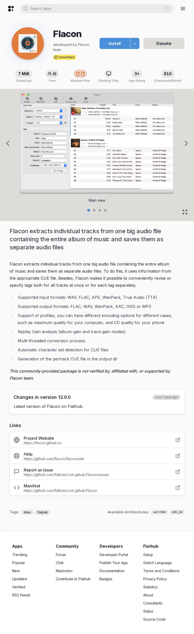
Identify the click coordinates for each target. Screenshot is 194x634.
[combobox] (97, 8)
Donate (163, 43)
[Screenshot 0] (88, 210)
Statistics (150, 587)
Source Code (154, 619)
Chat (59, 563)
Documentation (112, 571)
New (16, 571)
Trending (19, 554)
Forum (61, 554)
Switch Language (157, 563)
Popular (18, 563)
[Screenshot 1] (94, 210)
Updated (19, 579)
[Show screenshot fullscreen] (185, 212)
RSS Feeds (21, 595)
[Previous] (8, 143)
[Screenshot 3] (105, 210)
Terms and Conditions (161, 571)
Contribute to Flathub (73, 579)
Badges (106, 579)
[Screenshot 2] (100, 210)
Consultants (152, 603)
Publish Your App (114, 563)
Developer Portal (114, 554)
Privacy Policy (155, 579)
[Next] (186, 143)
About (148, 595)
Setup (148, 554)
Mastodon (64, 571)
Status (148, 611)
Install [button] (115, 43)
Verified (18, 587)
